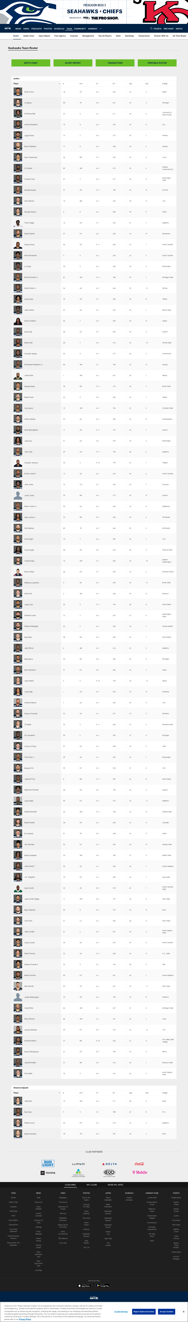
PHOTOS (86, 1193)
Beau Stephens (30, 910)
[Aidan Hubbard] (18, 419)
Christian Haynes (30, 354)
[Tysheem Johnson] (18, 462)
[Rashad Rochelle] (18, 811)
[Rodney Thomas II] (18, 964)
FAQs (152, 1241)
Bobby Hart (28, 343)
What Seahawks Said (38, 1254)
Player (16, 83)
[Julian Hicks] (18, 375)
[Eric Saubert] (18, 833)
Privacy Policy (25, 1319)
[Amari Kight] (18, 539)
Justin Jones (29, 495)
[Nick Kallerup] (18, 528)
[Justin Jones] (18, 495)
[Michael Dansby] (18, 190)
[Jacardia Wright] (18, 1062)
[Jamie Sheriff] (18, 866)
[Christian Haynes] (18, 353)
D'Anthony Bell (29, 114)
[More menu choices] (101, 28)
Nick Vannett (29, 986)
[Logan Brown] (18, 135)
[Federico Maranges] (18, 626)
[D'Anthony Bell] (18, 113)
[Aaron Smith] (18, 888)
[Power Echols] (18, 244)
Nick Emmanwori (30, 255)
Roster (13, 1197)
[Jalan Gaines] (18, 310)
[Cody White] (18, 1008)
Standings (13, 1211)
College (164, 83)
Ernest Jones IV (30, 474)
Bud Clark (28, 1112)
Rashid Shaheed (30, 855)
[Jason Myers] (18, 680)
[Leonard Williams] (18, 1030)
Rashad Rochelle (30, 812)
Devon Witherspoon (31, 1052)
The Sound (63, 1202)
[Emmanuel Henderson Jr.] (18, 364)
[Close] (184, 1312)
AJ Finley (27, 266)
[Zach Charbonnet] (18, 157)
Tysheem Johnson (31, 463)
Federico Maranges (31, 626)
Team (13, 1193)
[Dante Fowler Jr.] (18, 288)
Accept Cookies (166, 1311)
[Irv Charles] (18, 168)
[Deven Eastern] (18, 233)
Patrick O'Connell (30, 714)
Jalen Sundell (29, 932)
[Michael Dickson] (18, 211)
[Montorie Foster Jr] (18, 277)
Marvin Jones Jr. (30, 506)
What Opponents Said (38, 1263)
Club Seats (176, 1220)
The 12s (86, 1247)
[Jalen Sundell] (18, 931)
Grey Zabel (28, 1073)
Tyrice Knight (29, 550)
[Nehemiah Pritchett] (18, 790)
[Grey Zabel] (18, 1073)
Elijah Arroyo (29, 92)
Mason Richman (30, 1134)
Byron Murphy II (30, 670)
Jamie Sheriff (29, 866)
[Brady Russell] (18, 822)
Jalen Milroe (28, 648)
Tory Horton (28, 408)
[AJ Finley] (18, 266)
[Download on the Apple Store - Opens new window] (84, 1286)
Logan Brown (29, 135)
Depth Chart (13, 1202)
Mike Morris (28, 659)
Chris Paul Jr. (29, 757)
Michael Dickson (30, 212)
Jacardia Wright (30, 1062)
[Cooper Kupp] (18, 561)
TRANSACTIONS (115, 63)
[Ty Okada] (18, 724)
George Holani (29, 386)
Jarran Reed (28, 801)
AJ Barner (28, 103)
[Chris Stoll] (18, 920)
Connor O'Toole (30, 746)
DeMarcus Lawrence (31, 583)
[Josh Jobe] (18, 451)
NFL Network (63, 1238)
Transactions (13, 1225)
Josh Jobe (28, 452)
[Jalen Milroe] (18, 648)
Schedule (129, 1193)
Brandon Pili (28, 768)
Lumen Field (152, 1197)
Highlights (63, 1197)
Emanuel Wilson (30, 1041)
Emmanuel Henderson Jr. (33, 364)
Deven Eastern (29, 234)
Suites (176, 1216)
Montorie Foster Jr (31, 277)
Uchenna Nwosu (30, 703)
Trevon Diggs (29, 223)
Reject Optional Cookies (144, 1311)
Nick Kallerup (29, 528)
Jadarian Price (29, 779)
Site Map (38, 1270)
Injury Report (13, 1220)
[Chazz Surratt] (18, 942)
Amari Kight (28, 539)
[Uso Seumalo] (18, 844)
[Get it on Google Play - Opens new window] (103, 1287)
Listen (108, 1193)
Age (130, 83)
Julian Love (28, 604)
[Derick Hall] (18, 332)
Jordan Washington (31, 997)
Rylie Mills (28, 637)
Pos (81, 83)
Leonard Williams (30, 1030)
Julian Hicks (28, 375)
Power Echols (29, 244)
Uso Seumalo (29, 844)
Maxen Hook (28, 397)
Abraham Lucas (30, 615)
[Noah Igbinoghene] (18, 430)
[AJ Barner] (18, 102)
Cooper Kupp (29, 561)
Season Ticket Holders (176, 1245)
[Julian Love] (18, 604)
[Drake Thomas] (18, 953)
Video (63, 1193)
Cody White (28, 1008)
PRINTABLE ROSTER (157, 63)
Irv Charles (28, 168)
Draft (38, 1197)
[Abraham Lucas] (18, 615)
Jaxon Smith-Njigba (31, 899)
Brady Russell (29, 822)
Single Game (176, 1197)
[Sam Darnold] (18, 201)
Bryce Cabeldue (30, 146)
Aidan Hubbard (29, 419)
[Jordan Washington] (18, 997)
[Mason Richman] (18, 1133)
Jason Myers (29, 681)
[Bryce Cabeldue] (18, 146)
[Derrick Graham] (18, 321)
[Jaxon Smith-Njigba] (18, 899)
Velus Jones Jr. (30, 517)
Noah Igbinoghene (31, 430)
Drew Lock (28, 593)
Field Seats (176, 1225)
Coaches (13, 1207)
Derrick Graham (30, 321)
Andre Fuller (28, 299)
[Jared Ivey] (18, 441)
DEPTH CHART (31, 63)
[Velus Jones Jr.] (18, 517)
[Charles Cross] (18, 179)
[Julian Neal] (18, 691)
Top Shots (86, 1218)
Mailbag (38, 1227)
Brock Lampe (29, 572)
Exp (147, 83)
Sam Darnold (29, 201)
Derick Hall (28, 332)
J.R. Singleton (29, 877)
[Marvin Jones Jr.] (18, 506)
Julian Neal (28, 692)
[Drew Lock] (18, 593)
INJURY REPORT (73, 63)
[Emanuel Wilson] (18, 1040)
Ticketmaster (176, 1252)
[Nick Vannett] (18, 986)
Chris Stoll (28, 921)
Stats (13, 1215)
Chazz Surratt (29, 943)
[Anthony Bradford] (18, 124)
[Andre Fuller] (18, 299)
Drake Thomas (29, 953)
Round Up (38, 1202)
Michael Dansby (30, 190)
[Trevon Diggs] (18, 222)
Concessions (152, 1222)
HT (97, 83)
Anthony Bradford (31, 124)
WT (114, 83)
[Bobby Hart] (18, 342)
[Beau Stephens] (18, 909)
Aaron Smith (29, 888)
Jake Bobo (28, 1101)
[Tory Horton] (18, 408)
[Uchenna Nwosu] (18, 702)
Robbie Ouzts (29, 1123)
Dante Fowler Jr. (30, 288)
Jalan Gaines (29, 310)
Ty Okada (27, 724)
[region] (94, 1312)
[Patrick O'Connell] (18, 713)
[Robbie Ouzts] (18, 1123)
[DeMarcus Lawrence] (18, 582)
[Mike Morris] (18, 659)
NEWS (38, 1193)
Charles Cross (29, 179)
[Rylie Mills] (18, 637)
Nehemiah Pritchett (31, 790)
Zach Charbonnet (30, 157)
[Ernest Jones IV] (18, 473)
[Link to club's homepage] (7, 28)
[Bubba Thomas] (18, 975)
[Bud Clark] (18, 1112)
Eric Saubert (28, 833)
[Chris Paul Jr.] (18, 757)
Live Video (63, 1243)
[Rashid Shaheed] (18, 855)
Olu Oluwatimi (29, 735)
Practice (86, 1229)
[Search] (151, 28)
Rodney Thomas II (31, 964)
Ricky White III (29, 1019)
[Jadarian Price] (18, 779)
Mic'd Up (63, 1213)
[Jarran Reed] (18, 800)
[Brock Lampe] (18, 571)
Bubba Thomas (30, 975)
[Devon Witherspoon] (18, 1051)
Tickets (176, 1193)
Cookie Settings (121, 1311)
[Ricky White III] (18, 1019)
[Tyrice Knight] (18, 550)
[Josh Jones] (18, 484)
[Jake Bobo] (18, 1101)
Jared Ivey (28, 441)
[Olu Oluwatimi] (18, 735)
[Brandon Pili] (18, 768)
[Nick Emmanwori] (18, 255)
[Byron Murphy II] (18, 670)
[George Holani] (18, 386)
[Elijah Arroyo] (18, 92)
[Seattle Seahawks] (94, 1298)
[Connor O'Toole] (18, 746)
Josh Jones (28, 484)
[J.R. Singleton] (18, 877)
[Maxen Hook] (18, 397)
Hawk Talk (108, 1238)
